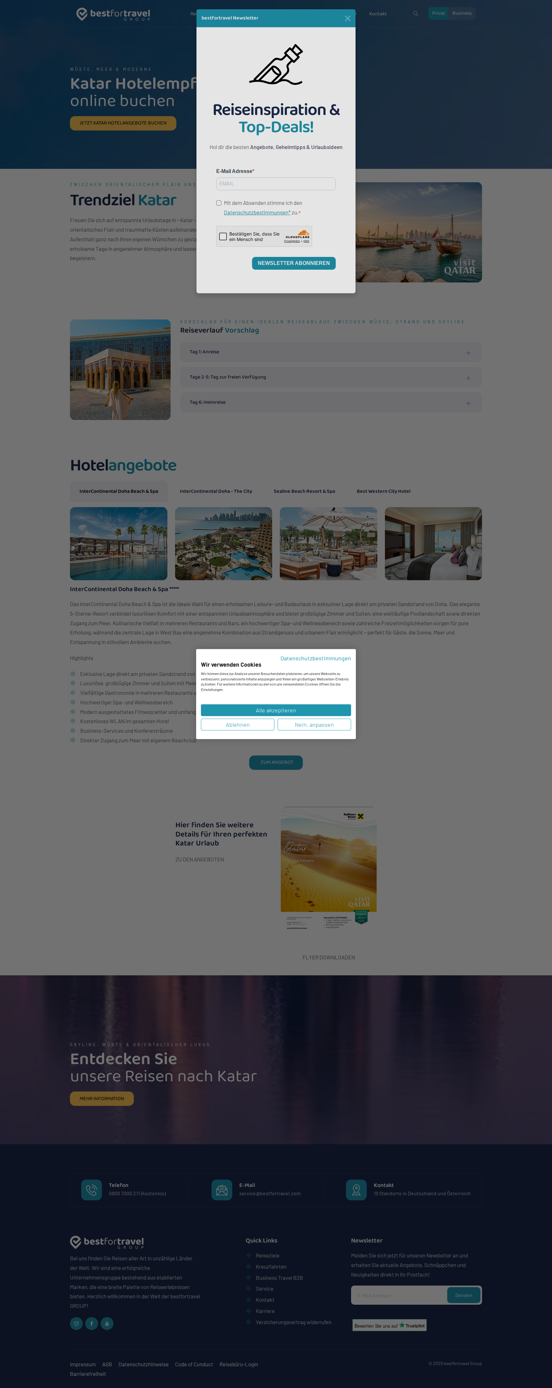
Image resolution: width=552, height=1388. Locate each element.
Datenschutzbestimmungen (315, 657)
